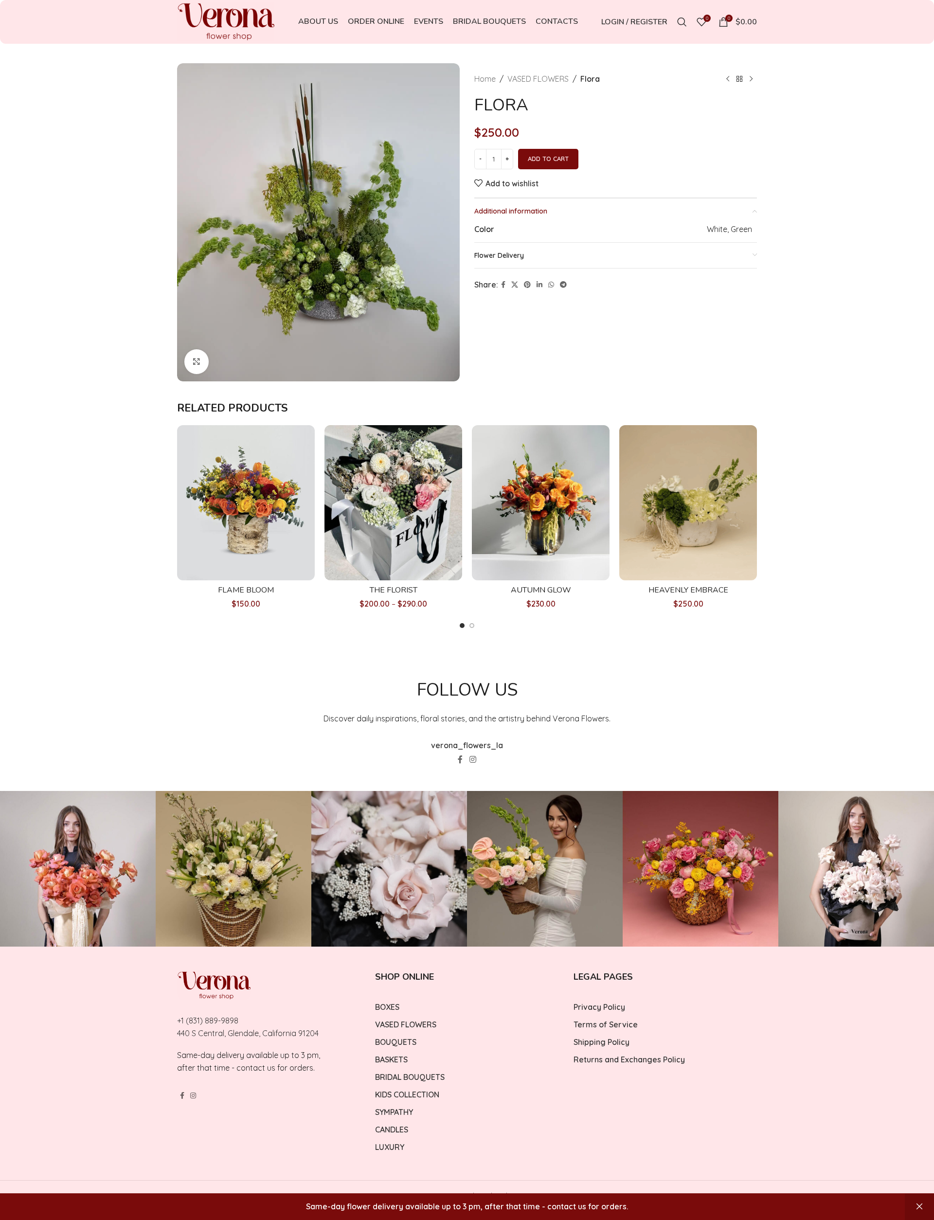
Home (485, 79)
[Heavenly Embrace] (688, 502)
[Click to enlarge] (196, 361)
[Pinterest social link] (527, 284)
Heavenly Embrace (688, 590)
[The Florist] (393, 502)
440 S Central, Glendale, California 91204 (248, 1033)
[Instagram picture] (78, 869)
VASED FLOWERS (538, 79)
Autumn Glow (541, 590)
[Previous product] (728, 79)
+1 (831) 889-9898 (207, 1020)
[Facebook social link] (503, 284)
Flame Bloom (246, 590)
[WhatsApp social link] (551, 284)
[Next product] (751, 79)
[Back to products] (739, 79)
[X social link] (514, 284)
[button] (462, 625)
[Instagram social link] (472, 759)
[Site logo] (225, 21)
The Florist (393, 590)
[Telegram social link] (563, 284)
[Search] (682, 22)
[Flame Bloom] (246, 502)
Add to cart (548, 158)
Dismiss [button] (919, 1207)
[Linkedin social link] (539, 284)
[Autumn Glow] (541, 502)
